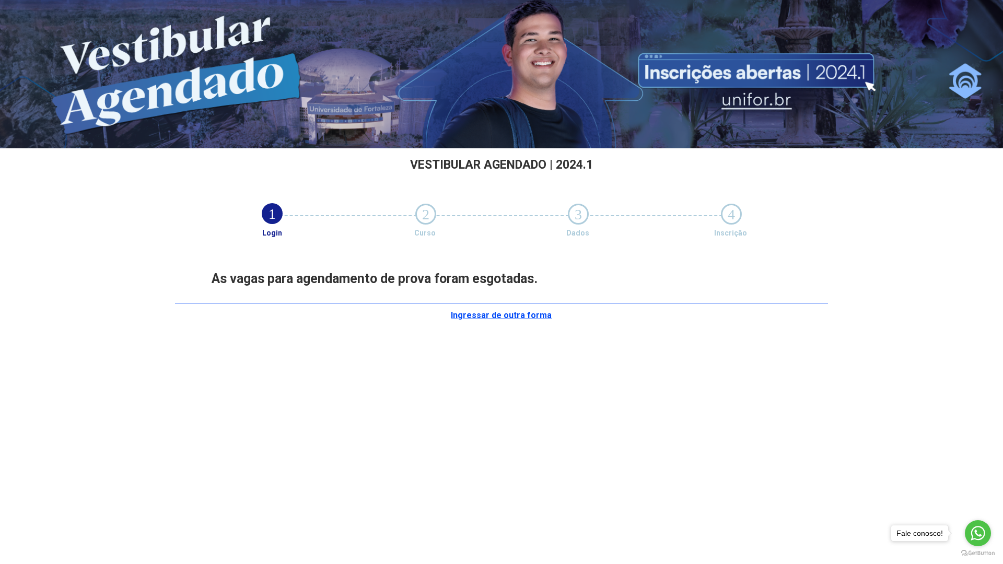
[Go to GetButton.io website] (978, 553)
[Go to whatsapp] (978, 533)
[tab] (272, 213)
